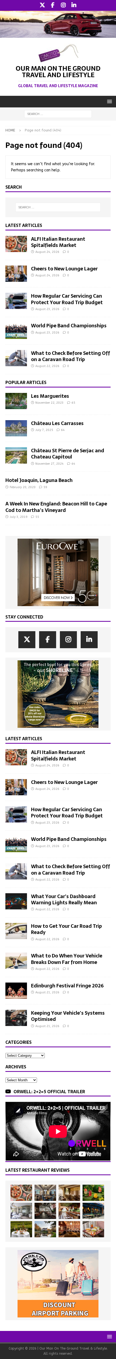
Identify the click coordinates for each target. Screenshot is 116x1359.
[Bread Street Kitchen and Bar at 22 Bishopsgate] (45, 1211)
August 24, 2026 (47, 252)
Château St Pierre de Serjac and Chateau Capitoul (67, 454)
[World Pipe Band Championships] (16, 330)
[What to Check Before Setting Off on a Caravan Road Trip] (16, 358)
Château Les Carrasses (57, 423)
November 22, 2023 (49, 403)
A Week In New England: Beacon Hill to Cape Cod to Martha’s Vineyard (56, 507)
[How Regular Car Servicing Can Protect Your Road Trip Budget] (16, 301)
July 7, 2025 (44, 430)
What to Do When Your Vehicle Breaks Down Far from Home (66, 959)
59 (45, 487)
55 (37, 517)
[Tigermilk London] (69, 1229)
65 (73, 403)
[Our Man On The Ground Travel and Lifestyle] (58, 34)
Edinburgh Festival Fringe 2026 (67, 986)
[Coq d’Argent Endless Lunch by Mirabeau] (21, 1229)
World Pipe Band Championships (69, 325)
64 (63, 430)
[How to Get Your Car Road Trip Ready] (16, 931)
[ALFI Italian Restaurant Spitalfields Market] (16, 244)
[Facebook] (52, 5)
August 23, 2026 (47, 309)
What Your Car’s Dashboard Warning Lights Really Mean (64, 899)
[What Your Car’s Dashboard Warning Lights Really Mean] (16, 901)
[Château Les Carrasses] (16, 428)
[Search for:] (58, 113)
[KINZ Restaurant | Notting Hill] (69, 1193)
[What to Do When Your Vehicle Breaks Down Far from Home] (16, 961)
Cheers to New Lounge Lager (64, 269)
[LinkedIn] (74, 5)
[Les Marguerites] (16, 401)
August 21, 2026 (47, 992)
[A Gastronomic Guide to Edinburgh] (45, 1229)
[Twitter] (42, 5)
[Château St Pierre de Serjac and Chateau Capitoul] (16, 455)
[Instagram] (63, 5)
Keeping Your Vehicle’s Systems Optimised (68, 1016)
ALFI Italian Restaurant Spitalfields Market (58, 242)
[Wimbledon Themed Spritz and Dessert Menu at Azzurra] (93, 1193)
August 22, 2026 (47, 366)
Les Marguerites (50, 396)
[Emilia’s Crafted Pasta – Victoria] (93, 1229)
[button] (109, 101)
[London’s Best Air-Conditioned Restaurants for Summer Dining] (21, 1211)
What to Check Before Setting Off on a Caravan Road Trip (70, 356)
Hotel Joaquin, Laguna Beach (39, 480)
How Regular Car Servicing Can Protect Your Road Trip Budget (67, 299)
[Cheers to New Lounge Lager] (16, 274)
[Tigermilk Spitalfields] (69, 1211)
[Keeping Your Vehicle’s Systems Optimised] (16, 1018)
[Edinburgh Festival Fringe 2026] (16, 991)
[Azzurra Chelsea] (93, 1211)
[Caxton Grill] (45, 1193)
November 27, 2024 (49, 464)
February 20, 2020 (23, 487)
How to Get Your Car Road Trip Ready (66, 929)
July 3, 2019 (19, 517)
